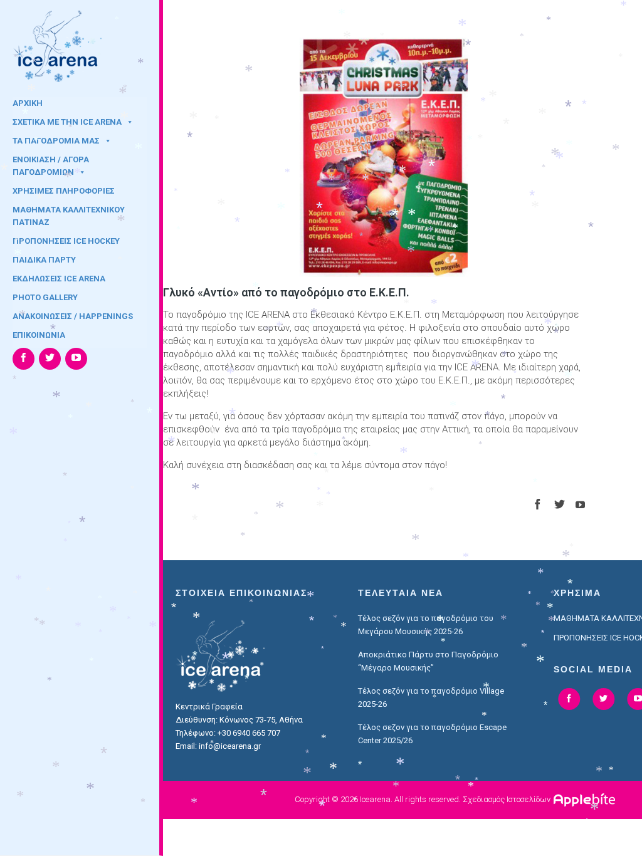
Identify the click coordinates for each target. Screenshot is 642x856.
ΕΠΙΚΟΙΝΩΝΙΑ (39, 335)
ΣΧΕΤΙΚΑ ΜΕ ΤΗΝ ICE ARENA (67, 122)
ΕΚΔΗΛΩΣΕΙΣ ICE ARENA (59, 278)
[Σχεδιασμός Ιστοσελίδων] (585, 799)
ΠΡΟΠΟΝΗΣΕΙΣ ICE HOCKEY (66, 241)
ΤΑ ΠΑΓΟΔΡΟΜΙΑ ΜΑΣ (56, 140)
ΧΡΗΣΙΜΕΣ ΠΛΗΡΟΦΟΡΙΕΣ (64, 191)
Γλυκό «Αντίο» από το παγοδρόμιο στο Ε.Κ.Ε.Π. (286, 292)
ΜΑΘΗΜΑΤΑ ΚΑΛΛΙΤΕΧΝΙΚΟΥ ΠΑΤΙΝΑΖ (69, 213)
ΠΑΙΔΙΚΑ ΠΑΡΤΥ (44, 259)
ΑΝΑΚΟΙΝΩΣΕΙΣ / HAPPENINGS (73, 316)
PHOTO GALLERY (45, 297)
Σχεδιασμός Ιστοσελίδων (506, 799)
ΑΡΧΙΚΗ (28, 103)
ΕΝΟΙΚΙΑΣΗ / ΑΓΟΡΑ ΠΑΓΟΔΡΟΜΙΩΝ (51, 163)
